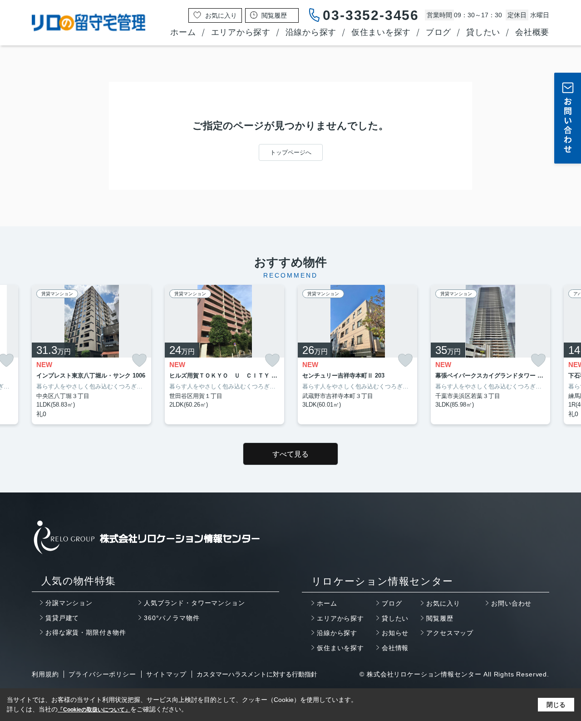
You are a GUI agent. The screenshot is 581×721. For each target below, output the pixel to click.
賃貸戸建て (62, 618)
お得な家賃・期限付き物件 (85, 632)
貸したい (483, 32)
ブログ (438, 32)
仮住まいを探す (381, 32)
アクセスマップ (449, 632)
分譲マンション (69, 603)
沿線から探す (311, 32)
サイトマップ (166, 674)
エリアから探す (241, 32)
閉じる (556, 704)
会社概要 (532, 32)
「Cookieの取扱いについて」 (94, 709)
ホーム (183, 32)
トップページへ (290, 152)
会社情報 (395, 647)
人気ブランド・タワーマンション (194, 603)
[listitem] (91, 354)
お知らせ (395, 632)
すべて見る (290, 454)
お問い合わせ (511, 603)
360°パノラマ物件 (171, 618)
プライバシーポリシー (102, 674)
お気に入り (443, 603)
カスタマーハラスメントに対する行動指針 (257, 674)
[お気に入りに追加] (139, 360)
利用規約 (45, 674)
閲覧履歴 (439, 618)
